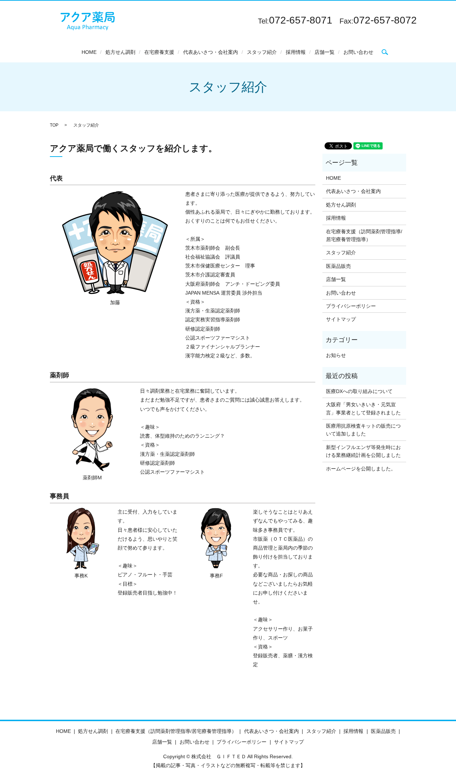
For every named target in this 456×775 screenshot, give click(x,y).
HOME (89, 52)
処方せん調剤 (120, 52)
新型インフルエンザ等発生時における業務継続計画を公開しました (363, 451)
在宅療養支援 (159, 52)
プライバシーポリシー (351, 306)
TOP (54, 125)
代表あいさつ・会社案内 (210, 52)
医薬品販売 (338, 266)
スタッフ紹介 (262, 52)
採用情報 (296, 52)
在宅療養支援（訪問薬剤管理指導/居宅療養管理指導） (364, 235)
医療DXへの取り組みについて (359, 391)
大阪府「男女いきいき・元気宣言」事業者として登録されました (363, 408)
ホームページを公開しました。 (361, 468)
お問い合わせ (358, 52)
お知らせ (336, 355)
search (384, 52)
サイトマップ (341, 319)
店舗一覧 (325, 52)
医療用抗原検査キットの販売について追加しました (363, 430)
